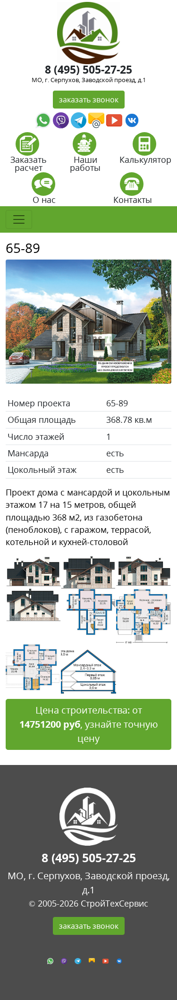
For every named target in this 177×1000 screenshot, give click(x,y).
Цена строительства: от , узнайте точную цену (88, 724)
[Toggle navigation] (19, 219)
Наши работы (85, 163)
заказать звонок (88, 99)
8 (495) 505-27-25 (88, 69)
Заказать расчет (28, 163)
